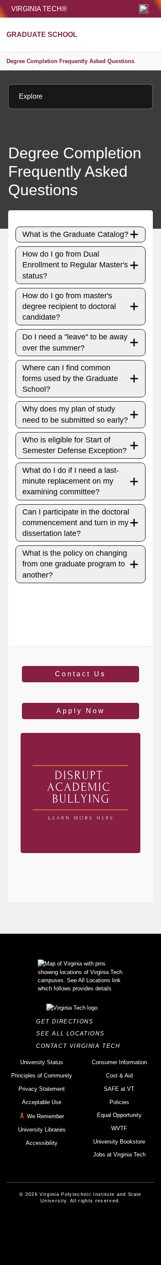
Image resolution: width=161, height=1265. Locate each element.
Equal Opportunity (119, 1115)
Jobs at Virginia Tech (119, 1154)
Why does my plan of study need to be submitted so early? (75, 414)
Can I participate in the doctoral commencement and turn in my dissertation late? (75, 523)
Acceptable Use (41, 1102)
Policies (119, 1102)
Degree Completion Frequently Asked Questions (70, 61)
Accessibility (42, 1143)
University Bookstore (119, 1141)
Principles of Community (41, 1075)
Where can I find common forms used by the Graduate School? (70, 378)
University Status (41, 1062)
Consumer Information (119, 1062)
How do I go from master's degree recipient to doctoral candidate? (69, 306)
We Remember (45, 1116)
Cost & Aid (119, 1075)
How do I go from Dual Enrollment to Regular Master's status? (75, 265)
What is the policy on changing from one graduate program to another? (74, 564)
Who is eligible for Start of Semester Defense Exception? (74, 445)
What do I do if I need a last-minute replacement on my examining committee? (70, 481)
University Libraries (42, 1129)
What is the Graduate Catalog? (75, 234)
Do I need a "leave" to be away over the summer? (75, 342)
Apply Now (80, 710)
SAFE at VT (119, 1089)
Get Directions (67, 1021)
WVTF (119, 1128)
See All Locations (72, 1033)
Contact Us (80, 674)
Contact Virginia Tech (80, 1046)
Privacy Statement (41, 1089)
